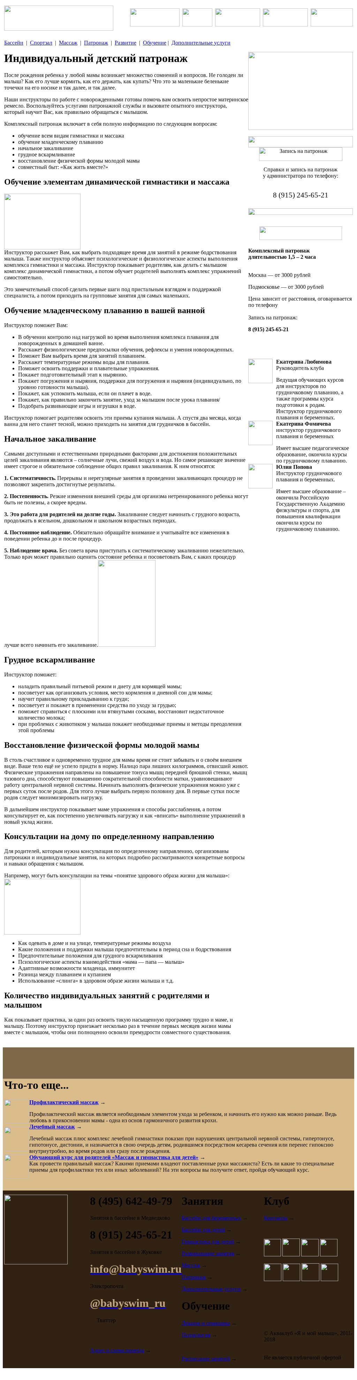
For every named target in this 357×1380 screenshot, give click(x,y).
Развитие (125, 43)
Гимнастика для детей (208, 1242)
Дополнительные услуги (201, 43)
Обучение (154, 43)
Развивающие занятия (208, 1253)
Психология (196, 1335)
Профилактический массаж (64, 1102)
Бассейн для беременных (211, 1218)
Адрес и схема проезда (117, 1350)
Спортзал (41, 43)
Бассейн (13, 43)
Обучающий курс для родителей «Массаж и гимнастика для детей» (113, 1157)
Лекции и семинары (206, 1323)
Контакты (275, 1218)
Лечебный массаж (52, 1127)
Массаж (68, 43)
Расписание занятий (206, 1359)
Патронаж (96, 43)
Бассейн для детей (203, 1230)
